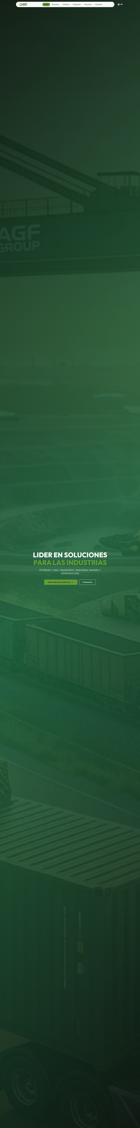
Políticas (66, 4)
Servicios (87, 4)
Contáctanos (87, 582)
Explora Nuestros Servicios (59, 582)
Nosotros (55, 4)
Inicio (46, 4)
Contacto (98, 4)
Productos (77, 4)
